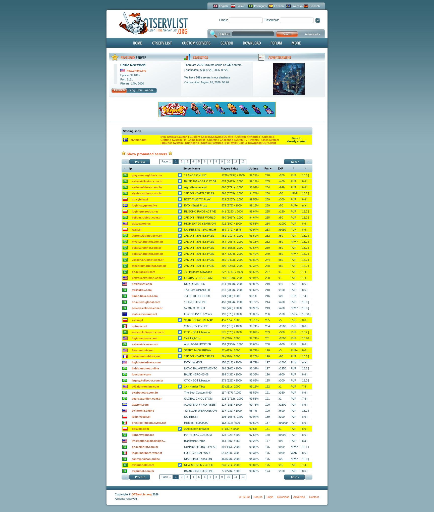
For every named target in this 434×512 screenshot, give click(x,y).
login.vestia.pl (141, 416)
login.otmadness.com (146, 362)
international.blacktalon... (149, 440)
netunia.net (139, 326)
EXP (280, 168)
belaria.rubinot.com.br (146, 247)
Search (258, 496)
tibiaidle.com (140, 428)
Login (270, 496)
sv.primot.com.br (143, 471)
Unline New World (132, 65)
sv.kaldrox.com (142, 289)
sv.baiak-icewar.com (145, 344)
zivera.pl (137, 320)
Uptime (253, 168)
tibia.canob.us (141, 223)
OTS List (244, 496)
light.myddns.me (143, 434)
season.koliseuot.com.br (148, 332)
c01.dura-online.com (145, 386)
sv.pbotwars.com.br (145, 392)
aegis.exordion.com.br (146, 398)
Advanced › (312, 34)
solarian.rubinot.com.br (147, 253)
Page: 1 (166, 161)
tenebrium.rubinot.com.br (149, 265)
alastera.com (140, 404)
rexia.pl (136, 229)
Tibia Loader (144, 90)
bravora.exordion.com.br (148, 277)
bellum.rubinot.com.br (146, 217)
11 (235, 161)
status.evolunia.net (144, 314)
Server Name (191, 168)
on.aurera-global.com (146, 302)
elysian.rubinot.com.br (147, 193)
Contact (314, 496)
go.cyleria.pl (140, 199)
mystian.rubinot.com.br (147, 241)
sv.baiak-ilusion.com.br (147, 181)
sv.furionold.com (143, 464)
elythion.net (138, 139)
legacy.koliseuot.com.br (147, 380)
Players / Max (229, 168)
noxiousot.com (142, 283)
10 (228, 161)
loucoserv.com (141, 374)
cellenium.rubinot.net (146, 356)
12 (242, 161)
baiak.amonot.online (145, 368)
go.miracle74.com (143, 271)
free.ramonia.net (142, 350)
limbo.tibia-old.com (145, 295)
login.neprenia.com (144, 338)
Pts (266, 168)
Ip (130, 168)
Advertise (299, 496)
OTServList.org (142, 494)
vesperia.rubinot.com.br (148, 259)
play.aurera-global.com (147, 175)
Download (283, 496)
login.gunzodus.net (145, 211)
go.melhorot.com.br (145, 446)
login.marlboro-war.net (147, 452)
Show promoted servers (147, 154)
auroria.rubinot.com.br (147, 235)
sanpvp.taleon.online (146, 458)
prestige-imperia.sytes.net (149, 422)
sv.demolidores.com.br (147, 187)
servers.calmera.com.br (147, 308)
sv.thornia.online (143, 410)
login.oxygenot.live (144, 205)
